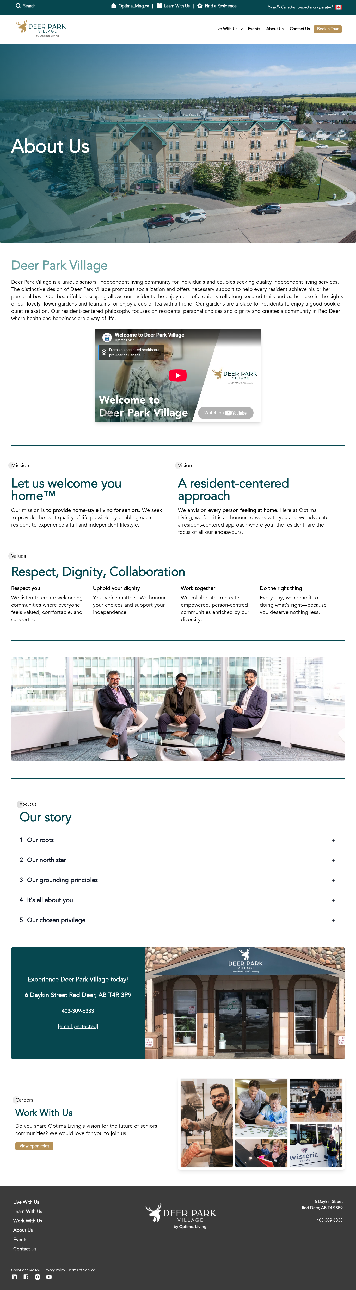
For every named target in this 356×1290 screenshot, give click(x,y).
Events (254, 29)
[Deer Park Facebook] (27, 1277)
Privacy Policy (54, 1270)
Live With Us (225, 29)
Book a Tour (328, 29)
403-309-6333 (78, 1011)
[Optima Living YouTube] (50, 1277)
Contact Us (300, 29)
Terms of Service (81, 1270)
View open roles (34, 1146)
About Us (275, 29)
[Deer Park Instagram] (39, 1277)
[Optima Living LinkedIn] (16, 1277)
